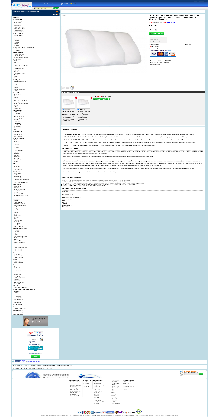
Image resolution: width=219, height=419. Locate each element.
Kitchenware (115, 390)
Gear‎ (15, 129)
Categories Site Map (129, 382)
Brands (15, 49)
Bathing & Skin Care (18, 226)
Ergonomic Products (18, 165)
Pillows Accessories (18, 30)
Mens (15, 233)
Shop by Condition (98, 391)
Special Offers (97, 397)
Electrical (16, 105)
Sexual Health (17, 67)
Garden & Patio (115, 386)
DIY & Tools (114, 398)
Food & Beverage (116, 403)
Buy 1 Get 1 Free (18, 250)
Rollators (16, 83)
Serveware (16, 40)
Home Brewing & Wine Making (21, 195)
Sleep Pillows (17, 24)
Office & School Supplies (19, 312)
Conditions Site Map (128, 385)
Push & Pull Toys (18, 220)
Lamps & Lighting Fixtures (20, 118)
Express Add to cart (74, 395)
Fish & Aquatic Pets (18, 267)
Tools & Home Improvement (20, 100)
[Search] (56, 8)
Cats (15, 269)
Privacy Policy (73, 394)
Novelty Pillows (17, 22)
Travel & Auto (97, 389)
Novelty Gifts (17, 166)
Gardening (16, 119)
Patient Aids (16, 70)
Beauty (15, 76)
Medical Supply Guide (129, 386)
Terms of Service (73, 392)
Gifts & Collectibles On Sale (20, 247)
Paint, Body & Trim (18, 298)
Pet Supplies (17, 113)
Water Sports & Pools (19, 282)
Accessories (17, 254)
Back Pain (16, 147)
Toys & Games (17, 215)
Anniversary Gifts (18, 168)
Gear (15, 218)
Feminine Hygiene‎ (18, 178)
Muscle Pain (17, 156)
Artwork (15, 106)
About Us (85, 382)
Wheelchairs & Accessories (20, 81)
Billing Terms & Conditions (76, 382)
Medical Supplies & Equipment (21, 182)
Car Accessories (17, 126)
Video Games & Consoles (20, 308)
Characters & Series (18, 257)
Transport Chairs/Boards (19, 89)
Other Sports (17, 276)
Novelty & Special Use (19, 237)
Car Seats (16, 217)
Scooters (16, 90)
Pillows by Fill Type (18, 21)
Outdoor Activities (18, 127)
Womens (16, 234)
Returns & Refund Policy (75, 385)
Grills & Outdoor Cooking (19, 116)
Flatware (16, 43)
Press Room (86, 386)
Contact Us (54, 4)
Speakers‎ (16, 292)
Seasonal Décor (17, 108)
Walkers (16, 87)
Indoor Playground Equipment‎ (21, 225)
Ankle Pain (16, 144)
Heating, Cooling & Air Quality (21, 103)
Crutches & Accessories (19, 86)
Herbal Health (17, 133)
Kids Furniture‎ (17, 223)
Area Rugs (16, 206)
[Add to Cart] (156, 34)
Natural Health (115, 387)
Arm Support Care (18, 55)
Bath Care (16, 37)
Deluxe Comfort (171, 22)
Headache (16, 141)
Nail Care (16, 61)
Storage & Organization (19, 242)
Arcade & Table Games (19, 277)
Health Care (96, 392)
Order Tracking (73, 388)
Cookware (16, 187)
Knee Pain (16, 155)
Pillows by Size (17, 25)
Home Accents (17, 96)
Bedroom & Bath (97, 383)
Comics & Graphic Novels (20, 256)
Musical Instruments (18, 262)
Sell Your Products (87, 385)
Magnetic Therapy (18, 134)
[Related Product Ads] (72, 89)
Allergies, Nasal (17, 143)
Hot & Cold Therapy (18, 136)
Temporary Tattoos (18, 240)
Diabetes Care (17, 173)
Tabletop (16, 197)
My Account (40, 4)
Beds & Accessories (18, 35)
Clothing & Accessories (19, 221)
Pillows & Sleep (115, 380)
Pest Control (17, 121)
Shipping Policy (73, 386)
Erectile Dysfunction (18, 150)
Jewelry (113, 392)
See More (16, 161)
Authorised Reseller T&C (75, 391)
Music (95, 398)
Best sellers (96, 382)
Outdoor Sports (17, 274)
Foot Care (16, 62)
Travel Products (17, 124)
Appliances (16, 192)
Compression (17, 50)
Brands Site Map (128, 383)
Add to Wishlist (155, 46)
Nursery (16, 214)
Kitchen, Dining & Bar (19, 194)
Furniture (16, 97)
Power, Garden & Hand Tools (20, 287)
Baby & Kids (96, 395)
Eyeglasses (16, 231)
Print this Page (154, 48)
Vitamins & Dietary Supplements (21, 179)
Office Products (97, 405)
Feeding (16, 212)
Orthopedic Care (116, 383)
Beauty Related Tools (19, 68)
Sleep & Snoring (17, 181)
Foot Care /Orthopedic (19, 54)
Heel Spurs (16, 153)
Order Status (47, 4)
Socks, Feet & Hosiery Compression (102, 385)
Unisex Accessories (18, 244)
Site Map (85, 388)
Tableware (114, 381)
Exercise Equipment (18, 64)
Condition (16, 139)
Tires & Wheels (17, 302)
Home (34, 4)
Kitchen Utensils (17, 186)
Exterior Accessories (18, 301)
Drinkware (16, 45)
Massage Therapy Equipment (21, 65)
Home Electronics (18, 94)
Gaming (113, 401)
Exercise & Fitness (18, 283)
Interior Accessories (18, 299)
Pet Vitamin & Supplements (20, 271)
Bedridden (16, 149)
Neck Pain (16, 158)
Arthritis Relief (17, 146)
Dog (15, 266)
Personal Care (97, 386)
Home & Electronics (98, 388)
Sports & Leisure (97, 400)
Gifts (113, 389)
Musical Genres (17, 261)
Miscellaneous (97, 403)
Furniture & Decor (18, 202)
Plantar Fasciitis (17, 159)
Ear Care (16, 77)
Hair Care (16, 71)
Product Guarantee (74, 389)
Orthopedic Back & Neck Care (21, 57)
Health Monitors (17, 176)
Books (113, 395)
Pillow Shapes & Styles (19, 28)
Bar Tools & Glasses (18, 190)
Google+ (23, 361)
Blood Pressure (17, 174)
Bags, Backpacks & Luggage (20, 236)
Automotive (114, 400)
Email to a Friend (155, 44)
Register (201, 1)
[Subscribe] (35, 356)
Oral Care (16, 74)
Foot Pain (16, 152)
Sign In (195, 1)
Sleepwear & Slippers (19, 31)
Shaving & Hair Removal (19, 73)
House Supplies (17, 102)
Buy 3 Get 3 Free (18, 249)
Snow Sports (17, 280)
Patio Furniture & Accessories (20, 115)
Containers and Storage (19, 189)
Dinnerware (16, 42)
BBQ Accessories (18, 112)
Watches (16, 239)
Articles (125, 389)
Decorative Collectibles (19, 203)
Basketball (16, 279)
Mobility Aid (114, 384)
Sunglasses (16, 230)
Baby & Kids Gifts (18, 169)
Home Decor (17, 99)
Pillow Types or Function (19, 27)
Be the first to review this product (157, 41)
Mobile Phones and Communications (102, 402)
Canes (15, 84)
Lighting (16, 200)
